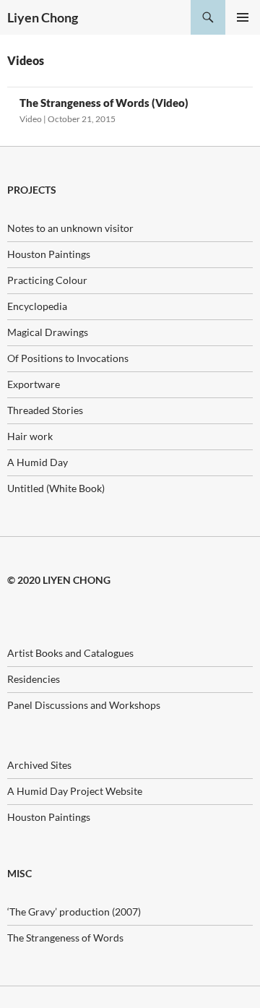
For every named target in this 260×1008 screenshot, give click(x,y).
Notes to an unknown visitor (70, 228)
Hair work (30, 436)
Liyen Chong (42, 17)
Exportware (33, 384)
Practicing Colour (47, 280)
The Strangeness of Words (65, 937)
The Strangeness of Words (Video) (104, 102)
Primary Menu (242, 17)
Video (31, 118)
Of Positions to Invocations (68, 358)
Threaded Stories (45, 410)
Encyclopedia (37, 306)
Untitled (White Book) (56, 488)
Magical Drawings (47, 332)
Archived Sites (39, 765)
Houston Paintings (48, 254)
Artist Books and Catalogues (70, 653)
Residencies (33, 679)
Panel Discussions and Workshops (83, 705)
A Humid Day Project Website (74, 791)
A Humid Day (37, 462)
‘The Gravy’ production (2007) (74, 911)
